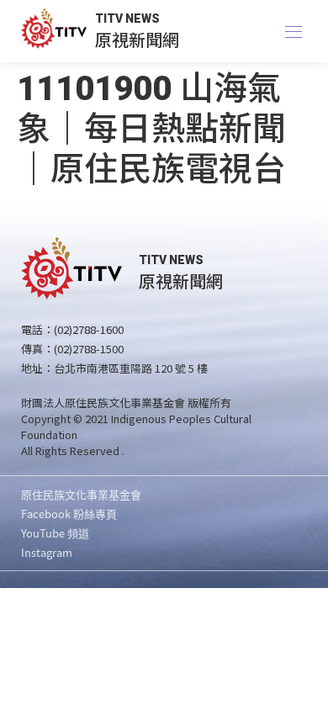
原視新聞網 (137, 39)
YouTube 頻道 (55, 533)
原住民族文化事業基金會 (81, 494)
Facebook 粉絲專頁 (69, 514)
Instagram (46, 552)
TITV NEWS (127, 18)
